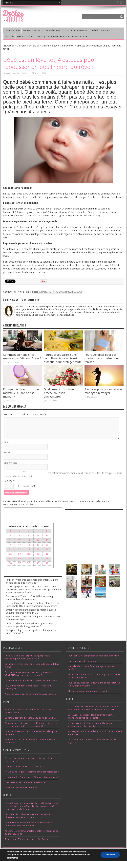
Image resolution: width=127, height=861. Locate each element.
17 (19, 544)
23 (28, 549)
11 (10, 540)
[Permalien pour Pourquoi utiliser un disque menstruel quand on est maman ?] (22, 384)
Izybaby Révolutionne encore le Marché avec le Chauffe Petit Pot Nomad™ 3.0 (31, 611)
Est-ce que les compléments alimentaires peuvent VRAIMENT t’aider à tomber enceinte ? (30, 674)
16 (10, 544)
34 (38, 558)
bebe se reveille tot (43, 292)
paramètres (12, 857)
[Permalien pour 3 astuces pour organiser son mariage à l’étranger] (104, 384)
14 (38, 540)
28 (28, 553)
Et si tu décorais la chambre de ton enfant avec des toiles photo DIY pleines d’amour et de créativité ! (33, 604)
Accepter (110, 854)
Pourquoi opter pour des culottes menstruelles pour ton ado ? (102, 358)
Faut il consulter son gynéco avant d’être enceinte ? (93, 655)
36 (10, 563)
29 (38, 553)
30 (47, 553)
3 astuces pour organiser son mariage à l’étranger (103, 391)
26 (10, 553)
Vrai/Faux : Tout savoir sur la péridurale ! (25, 766)
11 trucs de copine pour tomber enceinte (88, 690)
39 (38, 563)
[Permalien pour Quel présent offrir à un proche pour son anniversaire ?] (63, 384)
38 (28, 563)
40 (47, 563)
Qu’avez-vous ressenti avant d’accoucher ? (26, 782)
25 (47, 549)
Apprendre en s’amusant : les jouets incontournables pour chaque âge (34, 618)
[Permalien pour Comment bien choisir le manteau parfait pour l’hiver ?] (22, 350)
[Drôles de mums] (13, 19)
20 (47, 544)
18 (28, 544)
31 (10, 558)
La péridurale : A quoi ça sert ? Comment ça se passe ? (32, 776)
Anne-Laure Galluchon (21, 73)
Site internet (10, 462)
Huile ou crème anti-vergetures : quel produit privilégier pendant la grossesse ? (29, 625)
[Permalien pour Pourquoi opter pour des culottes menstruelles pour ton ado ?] (104, 350)
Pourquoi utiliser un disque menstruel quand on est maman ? (21, 392)
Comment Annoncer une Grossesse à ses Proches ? (31, 680)
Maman (20, 45)
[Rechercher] (121, 16)
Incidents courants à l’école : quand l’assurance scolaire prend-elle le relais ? (91, 724)
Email (7, 452)
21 (10, 549)
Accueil (10, 45)
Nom (6, 442)
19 (38, 544)
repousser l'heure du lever (69, 292)
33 (28, 558)
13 (28, 540)
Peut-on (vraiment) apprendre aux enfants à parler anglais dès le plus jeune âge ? (32, 581)
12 (19, 540)
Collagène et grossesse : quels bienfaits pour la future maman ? (31, 631)
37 (19, 563)
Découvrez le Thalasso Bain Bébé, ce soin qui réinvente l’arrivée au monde (30, 598)
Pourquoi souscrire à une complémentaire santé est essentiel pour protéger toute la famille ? (63, 360)
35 (47, 558)
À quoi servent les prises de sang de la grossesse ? (30, 693)
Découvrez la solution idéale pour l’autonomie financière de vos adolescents (91, 716)
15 (47, 540)
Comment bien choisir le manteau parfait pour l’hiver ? (22, 356)
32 (19, 558)
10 (47, 535)
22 (19, 549)
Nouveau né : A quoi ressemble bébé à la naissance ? (32, 771)
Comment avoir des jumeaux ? (83, 660)
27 (19, 553)
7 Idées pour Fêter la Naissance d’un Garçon (27, 839)
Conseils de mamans (38, 45)
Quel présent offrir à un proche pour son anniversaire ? (59, 392)
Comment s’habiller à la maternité (21, 787)
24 (38, 549)
